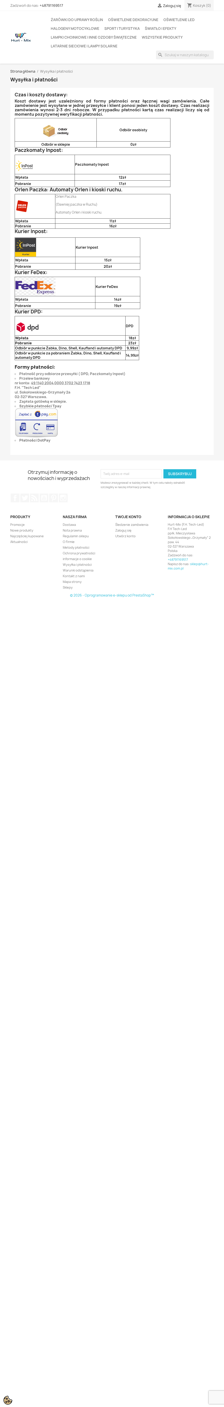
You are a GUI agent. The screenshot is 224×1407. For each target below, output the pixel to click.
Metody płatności (76, 547)
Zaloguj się (123, 530)
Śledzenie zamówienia (131, 525)
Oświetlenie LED (179, 19)
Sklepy (68, 587)
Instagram (63, 498)
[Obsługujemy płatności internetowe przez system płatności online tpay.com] (36, 422)
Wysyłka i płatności (77, 564)
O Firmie (69, 542)
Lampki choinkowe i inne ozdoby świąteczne (94, 37)
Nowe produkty (21, 530)
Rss (34, 498)
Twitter (24, 498)
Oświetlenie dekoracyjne (133, 19)
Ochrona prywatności (79, 553)
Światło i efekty (160, 28)
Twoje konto (128, 516)
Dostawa (69, 525)
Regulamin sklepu (76, 536)
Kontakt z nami (74, 576)
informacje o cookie (77, 559)
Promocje (17, 525)
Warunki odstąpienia (78, 570)
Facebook (15, 498)
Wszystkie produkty (162, 37)
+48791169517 (51, 5)
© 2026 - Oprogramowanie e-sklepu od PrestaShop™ (112, 595)
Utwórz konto (125, 536)
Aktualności (19, 542)
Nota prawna (72, 530)
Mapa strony (72, 582)
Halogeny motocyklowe (75, 28)
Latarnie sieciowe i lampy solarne (84, 46)
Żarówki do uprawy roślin (77, 19)
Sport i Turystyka (122, 28)
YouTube (44, 498)
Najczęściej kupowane (27, 536)
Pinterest (53, 498)
